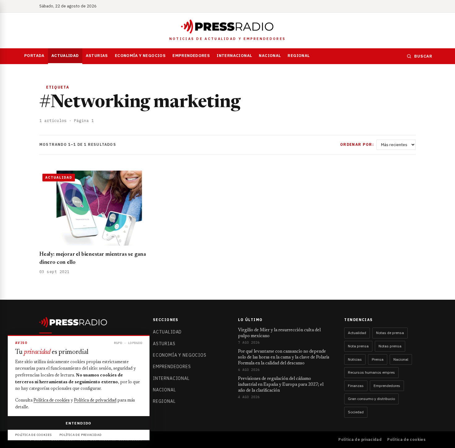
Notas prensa (390, 346)
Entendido (78, 423)
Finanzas (356, 385)
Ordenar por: (357, 144)
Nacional (270, 55)
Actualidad (65, 55)
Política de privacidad (360, 439)
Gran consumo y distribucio (371, 398)
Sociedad (356, 412)
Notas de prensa (390, 332)
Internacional (234, 55)
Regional (299, 55)
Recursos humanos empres (371, 372)
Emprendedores (191, 55)
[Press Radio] (227, 27)
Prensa (378, 359)
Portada (34, 55)
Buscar (423, 56)
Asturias (97, 55)
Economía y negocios (140, 55)
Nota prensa (358, 346)
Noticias (355, 359)
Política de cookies (406, 439)
